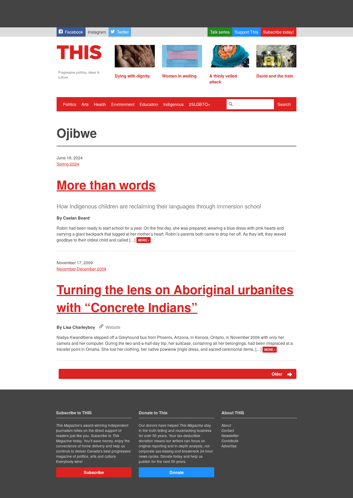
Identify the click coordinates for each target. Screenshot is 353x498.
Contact (227, 430)
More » (143, 240)
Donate (177, 472)
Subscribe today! (278, 32)
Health (100, 104)
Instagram (97, 32)
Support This (246, 32)
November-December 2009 (81, 269)
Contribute (230, 440)
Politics (69, 104)
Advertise (229, 445)
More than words (106, 184)
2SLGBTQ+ (199, 104)
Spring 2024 (68, 164)
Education (149, 104)
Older (277, 374)
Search (284, 104)
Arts (85, 104)
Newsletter (230, 435)
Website (112, 327)
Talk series (220, 32)
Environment (122, 104)
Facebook (74, 32)
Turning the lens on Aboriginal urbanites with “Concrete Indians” (175, 298)
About (226, 425)
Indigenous (173, 104)
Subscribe (94, 472)
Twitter (123, 32)
